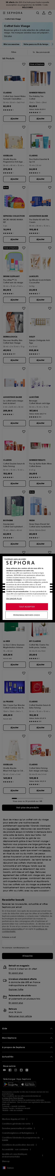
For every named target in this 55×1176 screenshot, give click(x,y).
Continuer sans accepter (15, 559)
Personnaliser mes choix (26, 615)
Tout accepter (27, 607)
